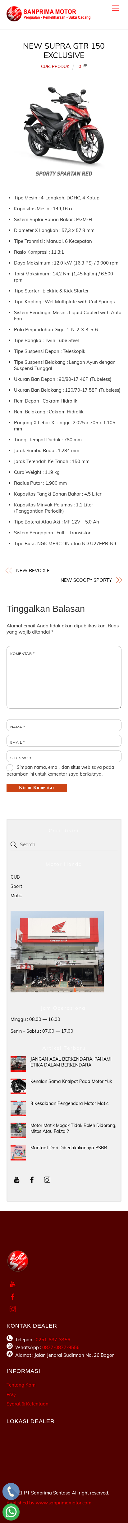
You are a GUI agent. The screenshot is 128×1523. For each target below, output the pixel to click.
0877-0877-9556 (61, 1347)
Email (17, 742)
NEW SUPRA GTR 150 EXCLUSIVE (64, 50)
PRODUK (61, 66)
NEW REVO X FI (33, 570)
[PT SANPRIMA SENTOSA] (48, 18)
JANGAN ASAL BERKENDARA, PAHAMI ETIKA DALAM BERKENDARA (71, 1062)
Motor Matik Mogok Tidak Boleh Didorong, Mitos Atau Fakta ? (73, 1128)
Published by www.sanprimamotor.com (49, 1503)
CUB (45, 66)
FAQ (11, 1394)
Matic (16, 895)
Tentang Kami (22, 1385)
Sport (16, 886)
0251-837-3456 (53, 1340)
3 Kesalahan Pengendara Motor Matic (69, 1103)
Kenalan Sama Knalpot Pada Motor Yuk (71, 1081)
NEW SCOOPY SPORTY (86, 580)
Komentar (22, 653)
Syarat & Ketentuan (27, 1404)
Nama (17, 726)
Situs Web (20, 757)
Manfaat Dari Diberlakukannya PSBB (68, 1148)
